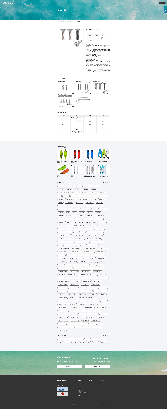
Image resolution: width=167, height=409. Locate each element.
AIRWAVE (97, 35)
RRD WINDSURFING (81, 382)
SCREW (105, 37)
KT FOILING (80, 388)
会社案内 (147, 2)
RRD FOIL (80, 383)
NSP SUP (80, 386)
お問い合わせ (162, 2)
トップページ (59, 21)
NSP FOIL (98, 37)
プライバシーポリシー (64, 404)
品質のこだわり (102, 383)
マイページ (152, 2)
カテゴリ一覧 (64, 21)
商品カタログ (70, 366)
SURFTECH (80, 384)
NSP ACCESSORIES (70, 21)
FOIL (103, 35)
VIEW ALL (105, 182)
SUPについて (91, 383)
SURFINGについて (92, 382)
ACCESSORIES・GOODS (82, 392)
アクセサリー (90, 40)
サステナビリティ (142, 2)
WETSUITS (80, 390)
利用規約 (58, 404)
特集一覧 (136, 2)
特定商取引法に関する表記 (72, 404)
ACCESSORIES (90, 35)
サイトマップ (79, 404)
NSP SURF (80, 385)
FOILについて (91, 384)
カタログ (165, 8)
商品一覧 (132, 2)
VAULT (80, 389)
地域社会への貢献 (102, 382)
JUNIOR (80, 391)
